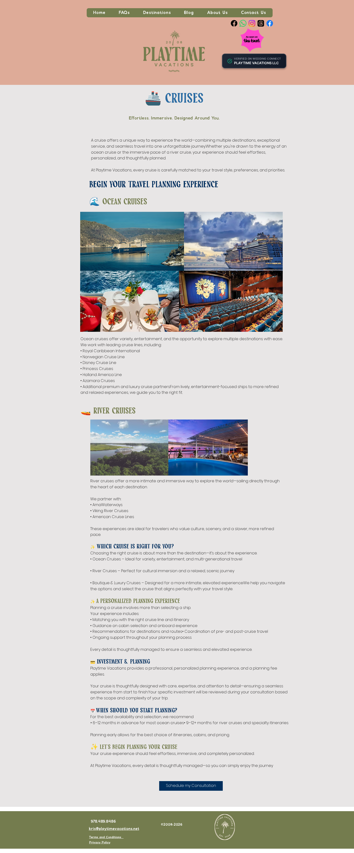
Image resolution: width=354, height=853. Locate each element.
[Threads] (260, 23)
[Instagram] (252, 23)
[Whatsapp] (243, 23)
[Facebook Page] (234, 23)
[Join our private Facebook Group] (269, 23)
